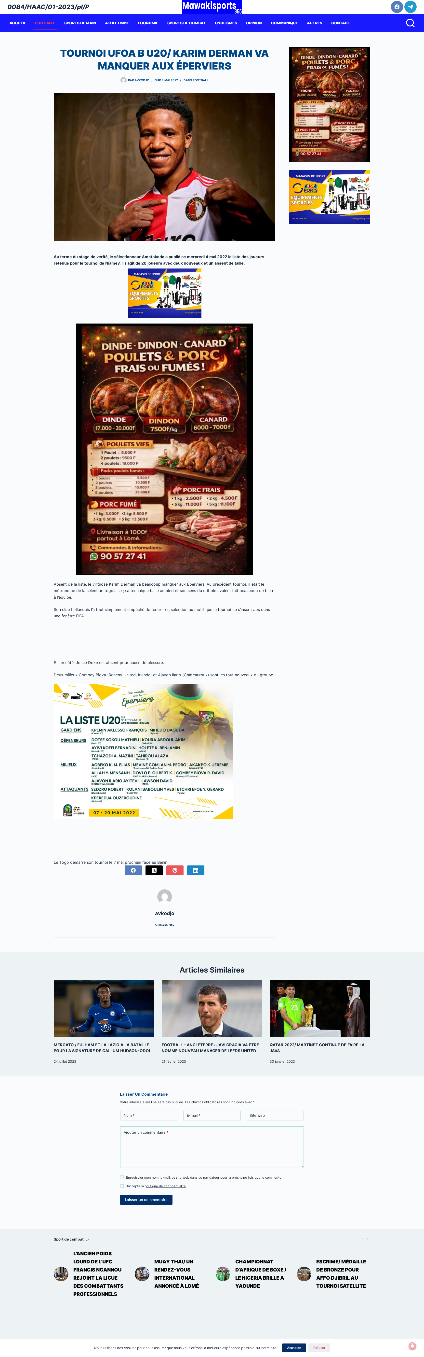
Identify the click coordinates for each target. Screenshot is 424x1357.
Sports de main (80, 23)
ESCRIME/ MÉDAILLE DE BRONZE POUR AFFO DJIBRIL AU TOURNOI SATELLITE (341, 1274)
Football (45, 23)
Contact (340, 23)
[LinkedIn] (195, 870)
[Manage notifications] (412, 1346)
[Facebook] (397, 7)
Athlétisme (117, 23)
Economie (148, 23)
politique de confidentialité (165, 1186)
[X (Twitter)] (154, 870)
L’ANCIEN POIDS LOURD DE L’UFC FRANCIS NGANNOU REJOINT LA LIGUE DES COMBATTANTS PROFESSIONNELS (98, 1274)
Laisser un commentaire (146, 1199)
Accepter (294, 1348)
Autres (314, 23)
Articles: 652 (164, 924)
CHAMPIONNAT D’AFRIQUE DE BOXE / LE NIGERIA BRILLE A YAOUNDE (260, 1274)
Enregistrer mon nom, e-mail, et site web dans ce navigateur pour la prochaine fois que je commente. (204, 1177)
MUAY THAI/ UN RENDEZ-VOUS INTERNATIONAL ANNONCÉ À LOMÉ (176, 1274)
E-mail (193, 1115)
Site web (257, 1115)
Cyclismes (226, 23)
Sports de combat (186, 23)
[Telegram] (410, 7)
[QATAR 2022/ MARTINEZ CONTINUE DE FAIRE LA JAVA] (320, 1008)
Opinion (254, 23)
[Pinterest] (175, 870)
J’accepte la (156, 1186)
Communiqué (284, 23)
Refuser (319, 1348)
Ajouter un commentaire (146, 1132)
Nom (129, 1115)
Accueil (17, 23)
